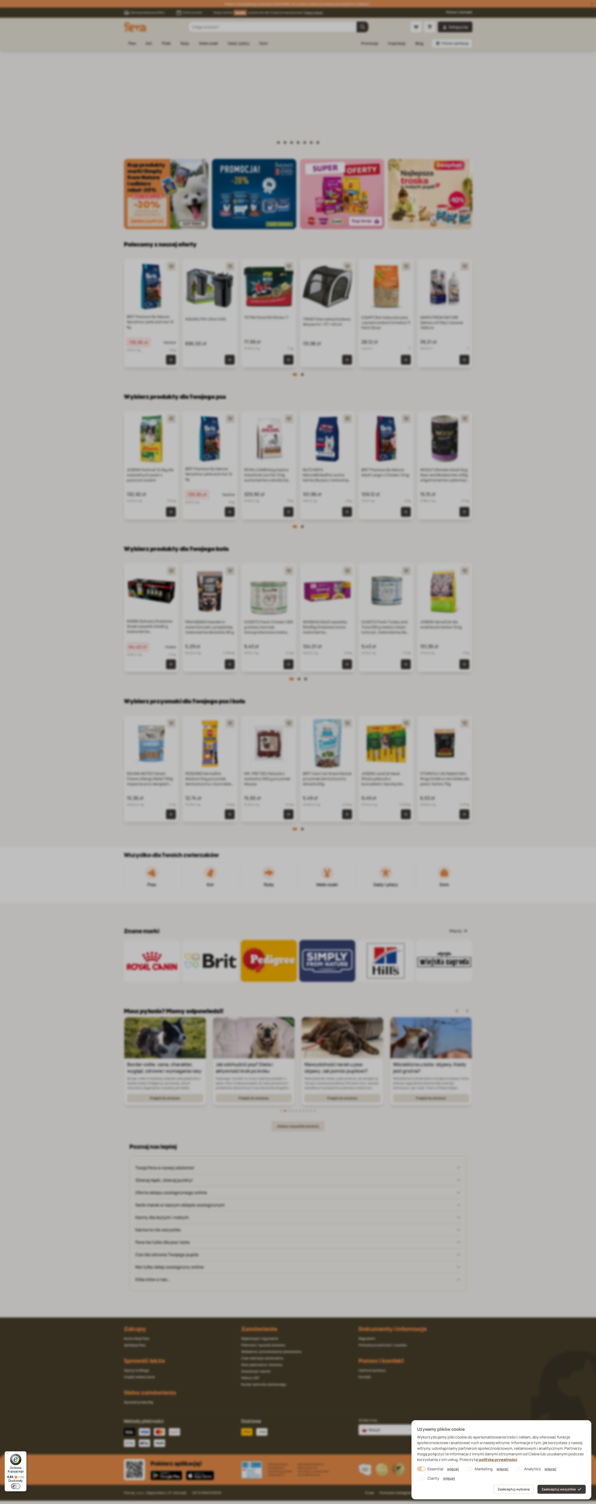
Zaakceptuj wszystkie (558, 1489)
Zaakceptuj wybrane (514, 1489)
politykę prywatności (498, 1459)
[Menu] (7, 1454)
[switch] (15, 1486)
